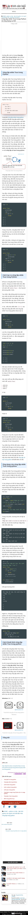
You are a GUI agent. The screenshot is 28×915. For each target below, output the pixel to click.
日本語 (5, 912)
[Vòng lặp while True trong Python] (14, 161)
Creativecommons (18, 773)
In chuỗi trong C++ (12, 883)
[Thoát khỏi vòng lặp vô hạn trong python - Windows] (14, 705)
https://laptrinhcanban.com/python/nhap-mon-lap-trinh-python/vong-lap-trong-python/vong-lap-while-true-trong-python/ (14, 767)
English (1, 912)
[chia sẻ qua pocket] (15, 806)
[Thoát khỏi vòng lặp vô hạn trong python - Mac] (14, 725)
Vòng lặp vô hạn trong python (11, 796)
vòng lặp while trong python (16, 117)
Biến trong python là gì (9, 798)
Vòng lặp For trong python (10, 779)
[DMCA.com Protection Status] (16, 914)
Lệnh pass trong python (9, 789)
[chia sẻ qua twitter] (9, 806)
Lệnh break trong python (9, 784)
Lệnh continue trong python (10, 787)
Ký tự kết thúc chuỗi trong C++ (16, 872)
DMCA (24, 773)
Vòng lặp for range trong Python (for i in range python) (14, 793)
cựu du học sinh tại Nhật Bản (18, 898)
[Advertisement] (14, 38)
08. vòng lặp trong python (14, 17)
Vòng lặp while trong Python (10, 782)
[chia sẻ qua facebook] (4, 806)
